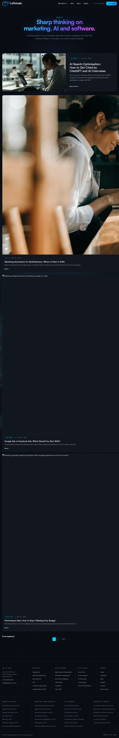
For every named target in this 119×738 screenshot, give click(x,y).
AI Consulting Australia (70, 722)
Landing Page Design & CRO (101, 722)
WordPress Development (62, 675)
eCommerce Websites (62, 679)
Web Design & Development (63, 672)
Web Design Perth (7, 719)
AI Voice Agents (82, 675)
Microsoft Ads (37, 679)
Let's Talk (111, 3)
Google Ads (36, 672)
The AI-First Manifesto (84, 686)
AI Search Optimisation (40, 686)
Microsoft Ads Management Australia (45, 719)
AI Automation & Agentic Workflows (74, 719)
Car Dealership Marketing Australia (103, 705)
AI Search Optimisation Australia (73, 726)
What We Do (62, 3)
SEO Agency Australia (41, 716)
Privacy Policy (104, 689)
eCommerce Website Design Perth (11, 726)
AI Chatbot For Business (71, 712)
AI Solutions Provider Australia (72, 709)
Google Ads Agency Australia (43, 709)
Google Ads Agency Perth (9, 709)
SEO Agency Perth (7, 716)
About (79, 3)
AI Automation (82, 679)
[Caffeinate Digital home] (12, 3)
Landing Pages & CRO (39, 689)
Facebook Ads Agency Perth (10, 712)
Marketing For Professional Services (103, 712)
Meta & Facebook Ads (39, 675)
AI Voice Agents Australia (71, 716)
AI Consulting (82, 682)
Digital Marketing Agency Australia (44, 705)
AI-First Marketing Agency (71, 705)
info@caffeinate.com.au (9, 683)
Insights (85, 3)
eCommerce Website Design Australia (45, 726)
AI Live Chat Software (99, 719)
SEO (34, 682)
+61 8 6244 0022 (98, 3)
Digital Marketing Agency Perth (11, 705)
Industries (103, 675)
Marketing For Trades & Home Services (104, 709)
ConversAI (58, 686)
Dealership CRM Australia (100, 716)
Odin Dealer (58, 682)
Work (72, 3)
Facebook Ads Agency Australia (43, 712)
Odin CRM (58, 689)
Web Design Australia (41, 722)
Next (63, 639)
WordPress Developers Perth (10, 722)
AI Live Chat (81, 672)
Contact (102, 686)
